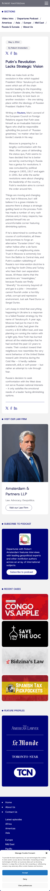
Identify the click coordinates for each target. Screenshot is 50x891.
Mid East (39, 22)
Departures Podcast (27, 18)
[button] (46, 853)
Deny (25, 879)
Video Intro (7, 18)
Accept (25, 873)
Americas (7, 22)
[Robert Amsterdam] (13, 3)
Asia (18, 22)
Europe (27, 22)
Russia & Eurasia (10, 27)
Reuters (21, 112)
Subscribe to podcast (21, 572)
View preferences (25, 885)
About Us (28, 27)
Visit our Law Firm (18, 507)
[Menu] (46, 3)
